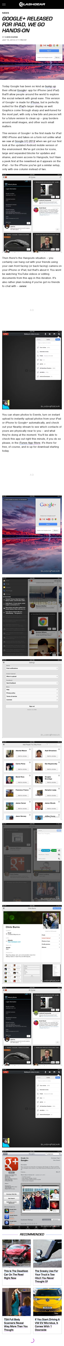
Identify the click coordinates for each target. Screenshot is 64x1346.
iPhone (35, 102)
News (5, 13)
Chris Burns (11, 37)
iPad (21, 106)
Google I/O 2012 (25, 141)
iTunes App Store (29, 442)
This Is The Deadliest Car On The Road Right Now (16, 1274)
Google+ (22, 90)
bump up (50, 86)
